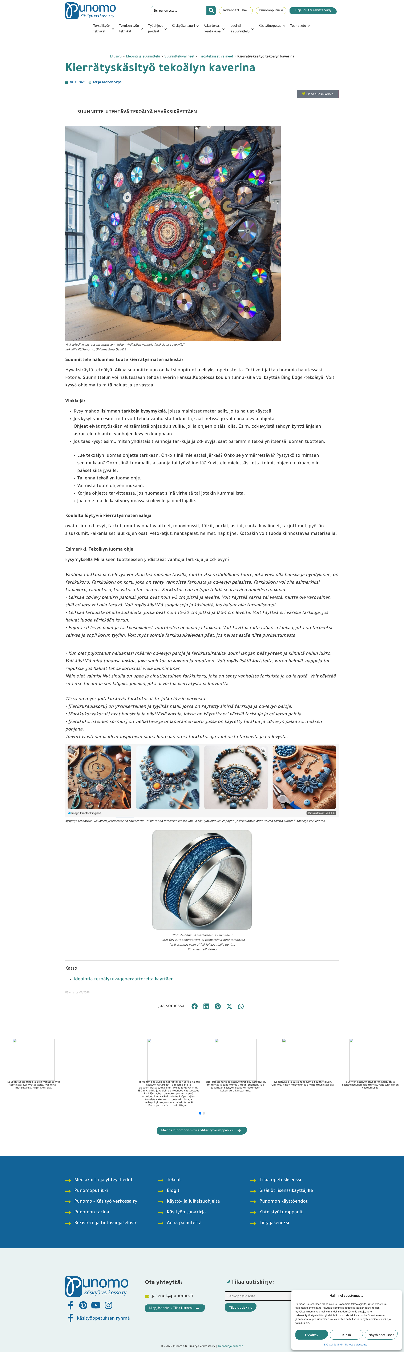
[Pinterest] (83, 1305)
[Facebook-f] (70, 1305)
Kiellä (346, 1335)
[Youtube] (96, 1305)
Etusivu (116, 56)
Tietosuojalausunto (356, 1344)
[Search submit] (211, 10)
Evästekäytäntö (333, 1344)
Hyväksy (311, 1335)
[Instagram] (108, 1305)
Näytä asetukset (381, 1335)
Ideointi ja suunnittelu (143, 56)
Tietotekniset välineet (216, 56)
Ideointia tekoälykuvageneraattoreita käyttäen (124, 979)
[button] (104, 29)
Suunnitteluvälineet (179, 56)
